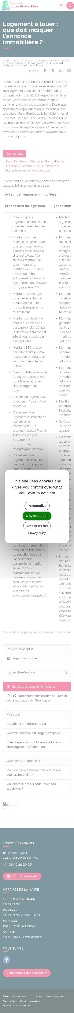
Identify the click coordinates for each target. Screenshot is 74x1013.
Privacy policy (37, 533)
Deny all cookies (37, 525)
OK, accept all (37, 516)
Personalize (37, 506)
